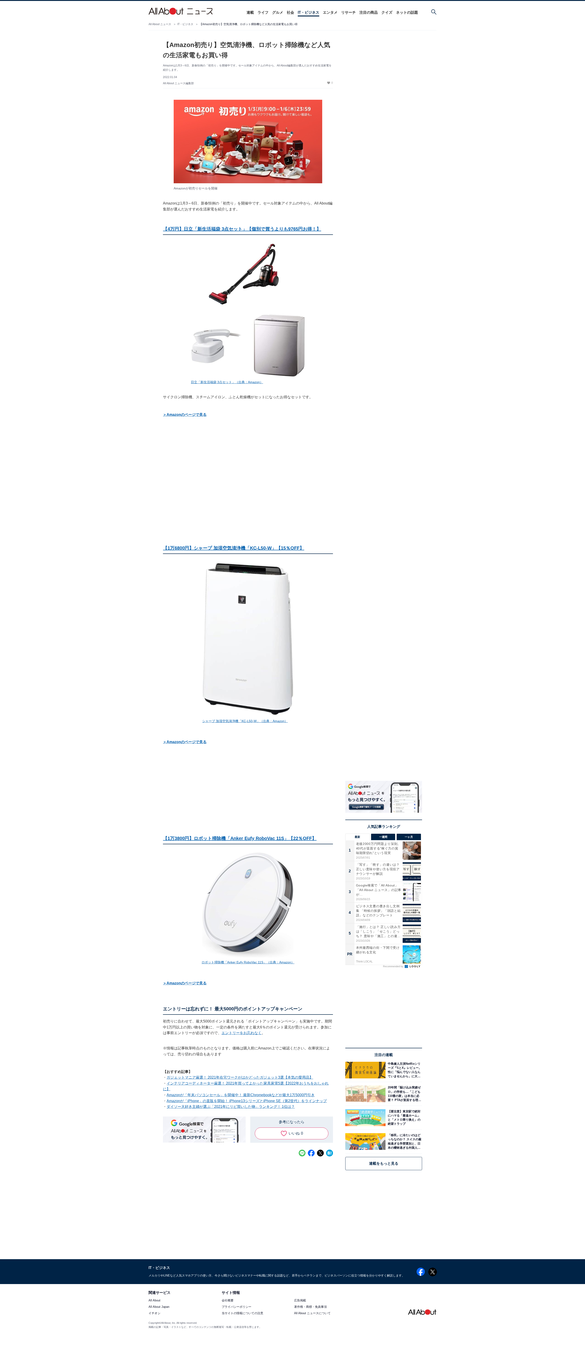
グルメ (277, 12)
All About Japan (159, 1307)
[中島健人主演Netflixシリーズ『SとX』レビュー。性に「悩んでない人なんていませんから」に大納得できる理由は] (404, 1070)
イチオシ (154, 1313)
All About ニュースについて (312, 1313)
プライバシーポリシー (236, 1307)
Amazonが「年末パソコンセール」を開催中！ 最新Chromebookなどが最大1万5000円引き (241, 1095)
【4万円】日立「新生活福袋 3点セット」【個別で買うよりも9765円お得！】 (242, 228)
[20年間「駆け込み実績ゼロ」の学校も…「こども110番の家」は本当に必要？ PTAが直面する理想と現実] (404, 1093)
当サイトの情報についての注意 (242, 1313)
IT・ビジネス (308, 12)
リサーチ (348, 12)
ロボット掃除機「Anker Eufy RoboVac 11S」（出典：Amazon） (248, 962)
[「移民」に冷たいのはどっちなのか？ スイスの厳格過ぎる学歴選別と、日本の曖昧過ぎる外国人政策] (404, 1141)
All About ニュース (160, 24)
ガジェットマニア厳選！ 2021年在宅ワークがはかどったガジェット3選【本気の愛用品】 (240, 1077)
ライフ (263, 12)
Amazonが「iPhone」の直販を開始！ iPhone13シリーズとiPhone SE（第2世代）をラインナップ (247, 1101)
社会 (290, 12)
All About (154, 1300)
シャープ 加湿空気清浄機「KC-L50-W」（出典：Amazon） (245, 721)
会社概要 (228, 1300)
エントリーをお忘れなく (241, 1033)
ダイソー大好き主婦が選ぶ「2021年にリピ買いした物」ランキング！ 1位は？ (231, 1107)
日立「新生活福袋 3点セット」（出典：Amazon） (227, 382)
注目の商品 (368, 12)
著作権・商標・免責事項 (310, 1307)
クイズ (386, 12)
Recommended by (393, 966)
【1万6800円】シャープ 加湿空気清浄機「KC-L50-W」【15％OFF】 (233, 548)
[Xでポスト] (320, 1153)
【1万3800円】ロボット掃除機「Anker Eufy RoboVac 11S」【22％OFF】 (239, 838)
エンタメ (330, 12)
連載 (250, 12)
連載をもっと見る (383, 1163)
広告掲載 (300, 1300)
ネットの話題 (407, 12)
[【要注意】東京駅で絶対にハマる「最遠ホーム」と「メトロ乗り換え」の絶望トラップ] (404, 1117)
